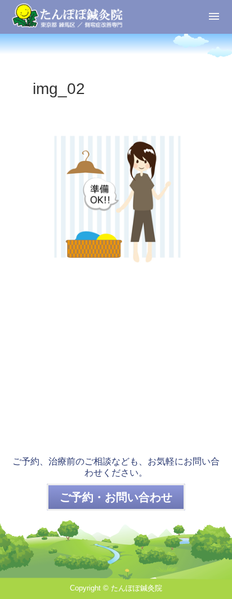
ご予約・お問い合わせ (116, 497)
